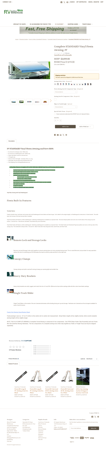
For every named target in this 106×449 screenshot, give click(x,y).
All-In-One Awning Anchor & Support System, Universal (82, 391)
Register (96, 2)
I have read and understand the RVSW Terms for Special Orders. (73, 114)
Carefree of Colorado (43, 422)
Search (72, 2)
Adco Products (42, 424)
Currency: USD (7, 2)
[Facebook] (61, 2)
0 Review (67, 53)
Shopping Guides (73, 24)
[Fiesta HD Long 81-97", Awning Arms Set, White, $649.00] (36, 376)
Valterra (40, 436)
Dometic (40, 427)
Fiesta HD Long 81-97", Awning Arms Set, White (36, 391)
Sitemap (9, 441)
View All (40, 439)
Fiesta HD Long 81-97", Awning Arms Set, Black (21, 391)
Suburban (40, 430)
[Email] (58, 135)
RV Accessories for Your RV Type (40, 24)
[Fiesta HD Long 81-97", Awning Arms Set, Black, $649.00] (21, 376)
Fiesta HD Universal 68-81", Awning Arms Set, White (67, 391)
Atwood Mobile (42, 429)
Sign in (90, 2)
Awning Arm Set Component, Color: (67, 96)
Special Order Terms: (63, 111)
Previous (8, 100)
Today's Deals (86, 24)
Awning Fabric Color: (63, 81)
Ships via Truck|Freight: (63, 104)
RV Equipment (59, 24)
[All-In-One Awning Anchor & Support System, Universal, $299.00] (83, 376)
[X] (64, 2)
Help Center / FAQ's (12, 430)
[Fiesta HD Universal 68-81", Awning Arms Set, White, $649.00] (67, 376)
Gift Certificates (81, 2)
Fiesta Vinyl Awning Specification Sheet (18, 312)
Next (50, 100)
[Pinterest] (67, 2)
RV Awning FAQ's (11, 429)
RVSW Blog (10, 439)
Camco (40, 425)
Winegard (40, 434)
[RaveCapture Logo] (26, 340)
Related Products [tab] (13, 364)
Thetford (40, 432)
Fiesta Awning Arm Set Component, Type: (68, 89)
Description (12, 141)
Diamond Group (42, 437)
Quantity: (56, 117)
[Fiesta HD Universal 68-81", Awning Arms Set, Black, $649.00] (52, 376)
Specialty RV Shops (19, 24)
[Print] (60, 135)
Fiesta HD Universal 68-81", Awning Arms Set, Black (51, 391)
